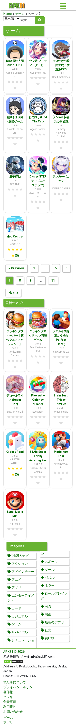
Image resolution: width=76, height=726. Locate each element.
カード (16, 608)
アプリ (16, 587)
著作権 (8, 692)
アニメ (16, 580)
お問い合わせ (13, 712)
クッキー (9, 697)
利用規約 (9, 707)
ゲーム (20, 14)
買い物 (49, 638)
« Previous (17, 268)
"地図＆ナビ (20, 556)
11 (53, 280)
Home (7, 14)
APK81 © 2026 (14, 652)
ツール (49, 570)
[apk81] (16, 5)
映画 (47, 614)
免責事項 (9, 702)
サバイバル (19, 632)
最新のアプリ (54, 622)
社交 (47, 630)
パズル (49, 577)
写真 (47, 606)
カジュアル (19, 616)
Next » (13, 293)
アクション (19, 564)
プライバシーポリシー (19, 687)
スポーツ (51, 562)
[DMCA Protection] (13, 661)
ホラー (49, 585)
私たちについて (14, 682)
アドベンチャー (22, 572)
